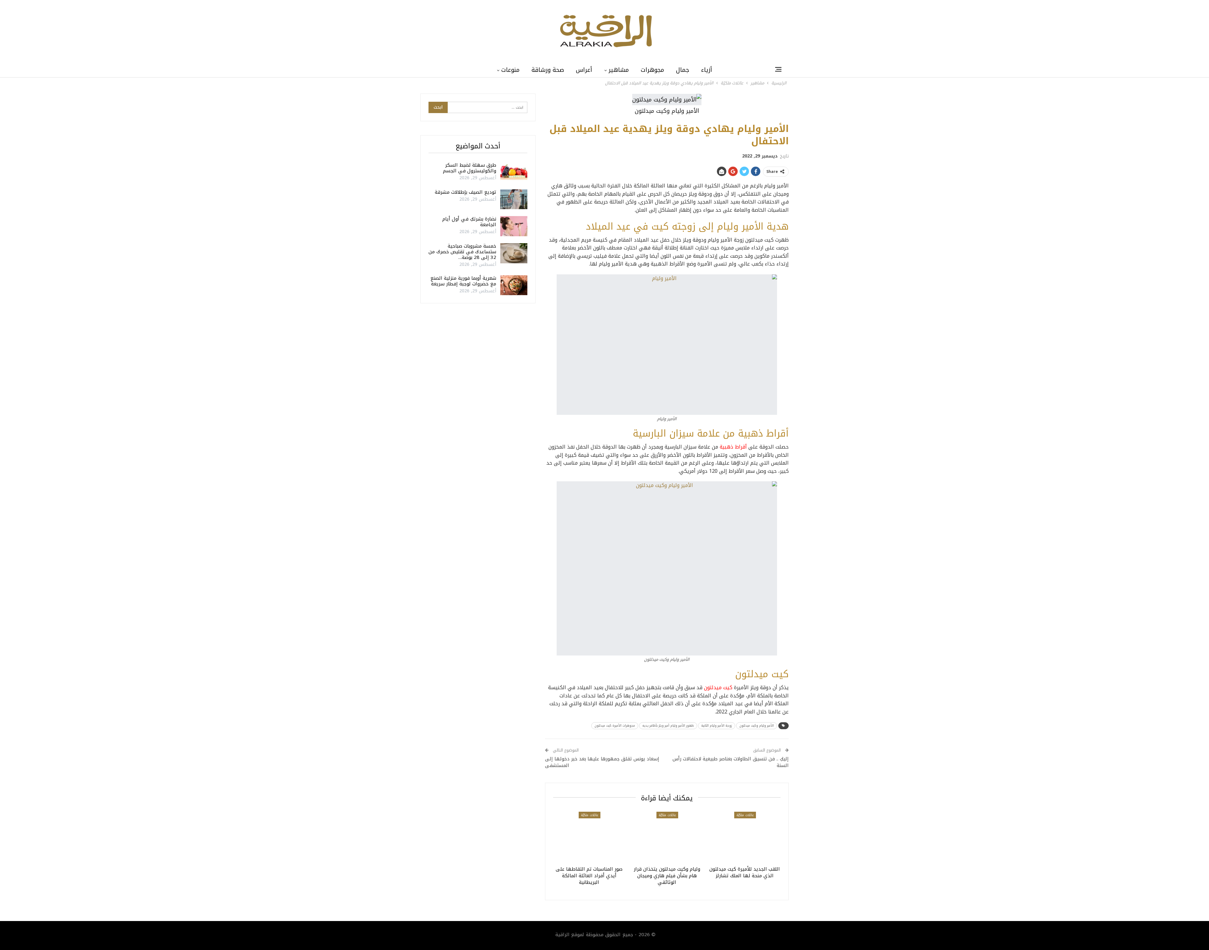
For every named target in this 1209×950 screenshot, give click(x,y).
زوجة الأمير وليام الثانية (716, 726)
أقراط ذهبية (734, 447)
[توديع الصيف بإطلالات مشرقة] (513, 199)
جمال (682, 70)
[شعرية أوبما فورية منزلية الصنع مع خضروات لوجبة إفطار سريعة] (513, 285)
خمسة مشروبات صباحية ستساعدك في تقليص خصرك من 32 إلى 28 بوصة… (462, 252)
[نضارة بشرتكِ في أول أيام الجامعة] (513, 226)
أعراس (584, 70)
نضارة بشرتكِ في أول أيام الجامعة (469, 222)
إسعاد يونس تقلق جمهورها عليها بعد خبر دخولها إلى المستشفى (602, 762)
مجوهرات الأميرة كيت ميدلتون (614, 726)
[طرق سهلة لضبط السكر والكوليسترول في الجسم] (513, 172)
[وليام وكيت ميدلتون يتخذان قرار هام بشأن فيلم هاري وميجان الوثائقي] (667, 837)
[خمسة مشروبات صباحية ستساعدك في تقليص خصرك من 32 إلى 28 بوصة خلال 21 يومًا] (513, 253)
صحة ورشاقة (547, 70)
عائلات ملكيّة (745, 815)
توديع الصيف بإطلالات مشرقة (465, 192)
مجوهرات (652, 70)
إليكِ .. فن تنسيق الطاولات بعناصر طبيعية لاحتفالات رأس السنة (731, 762)
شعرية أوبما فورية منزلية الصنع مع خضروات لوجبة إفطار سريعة (463, 281)
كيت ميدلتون (718, 687)
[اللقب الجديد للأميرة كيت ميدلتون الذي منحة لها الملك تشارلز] (744, 837)
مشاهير (619, 70)
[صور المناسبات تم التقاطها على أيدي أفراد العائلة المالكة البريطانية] (589, 837)
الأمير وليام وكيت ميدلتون (756, 726)
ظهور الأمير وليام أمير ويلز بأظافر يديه (668, 726)
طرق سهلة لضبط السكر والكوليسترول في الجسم (469, 168)
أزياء (706, 70)
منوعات (510, 70)
